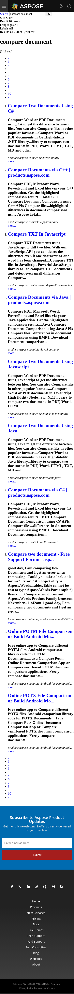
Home (36, 901)
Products (36, 907)
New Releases (36, 913)
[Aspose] (27, 6)
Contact (51, 988)
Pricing (36, 918)
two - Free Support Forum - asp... (39, 556)
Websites (36, 959)
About (36, 964)
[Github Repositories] (54, 887)
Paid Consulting (36, 947)
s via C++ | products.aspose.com (39, 172)
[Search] (69, 6)
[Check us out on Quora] (45, 887)
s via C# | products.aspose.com (37, 492)
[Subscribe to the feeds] (62, 887)
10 (9, 93)
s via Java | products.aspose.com (39, 300)
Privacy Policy (26, 988)
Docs (36, 924)
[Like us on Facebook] (12, 887)
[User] (61, 6)
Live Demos (36, 930)
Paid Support (36, 941)
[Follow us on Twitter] (20, 887)
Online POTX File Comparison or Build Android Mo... (39, 698)
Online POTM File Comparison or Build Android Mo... (40, 634)
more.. (12, 161)
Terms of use (40, 988)
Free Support (36, 936)
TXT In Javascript (37, 234)
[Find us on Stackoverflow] (37, 887)
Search (4, 13)
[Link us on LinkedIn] (29, 887)
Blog (36, 953)
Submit (37, 854)
